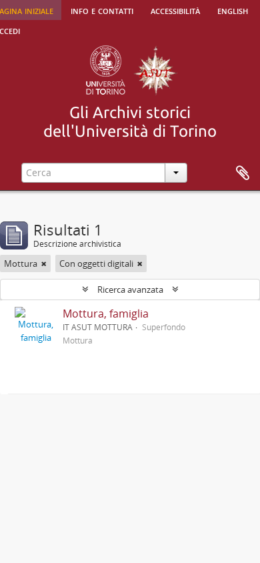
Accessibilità (175, 10)
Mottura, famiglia (106, 313)
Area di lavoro (242, 173)
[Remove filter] (44, 263)
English (232, 10)
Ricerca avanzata (130, 290)
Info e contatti (102, 10)
